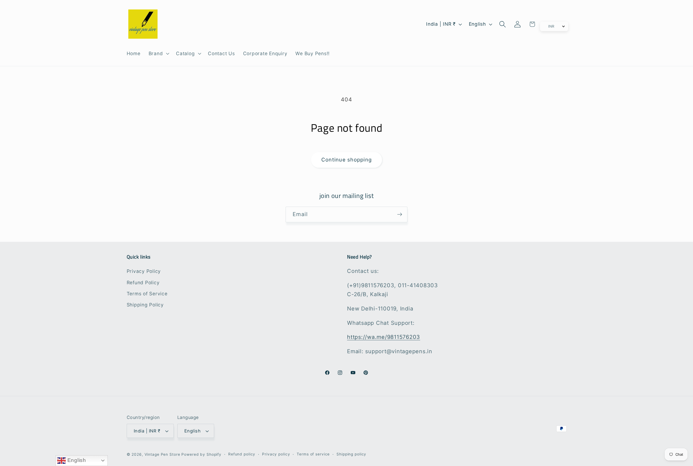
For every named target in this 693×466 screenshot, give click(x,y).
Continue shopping (346, 160)
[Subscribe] (399, 214)
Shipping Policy (145, 305)
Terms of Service (147, 293)
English (76, 460)
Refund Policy (143, 282)
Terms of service (313, 454)
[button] (158, 54)
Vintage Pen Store (162, 454)
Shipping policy (351, 454)
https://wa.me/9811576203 (383, 337)
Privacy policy (276, 454)
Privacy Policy (144, 271)
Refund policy (241, 454)
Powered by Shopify (201, 454)
